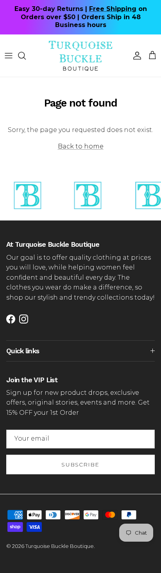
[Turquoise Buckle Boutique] (80, 55)
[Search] (25, 55)
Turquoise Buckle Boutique (59, 546)
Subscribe (80, 464)
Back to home (81, 146)
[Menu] (8, 55)
